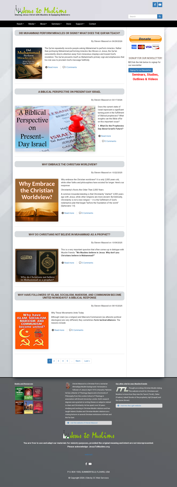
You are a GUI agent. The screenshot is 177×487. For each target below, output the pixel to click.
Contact (92, 24)
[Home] (40, 7)
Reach (19, 24)
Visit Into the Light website (130, 406)
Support (79, 24)
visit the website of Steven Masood (83, 423)
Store (68, 24)
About (42, 24)
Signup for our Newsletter (140, 70)
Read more (53, 67)
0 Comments (71, 67)
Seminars (56, 24)
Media (31, 24)
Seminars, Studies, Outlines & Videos (145, 77)
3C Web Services (101, 478)
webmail (88, 454)
